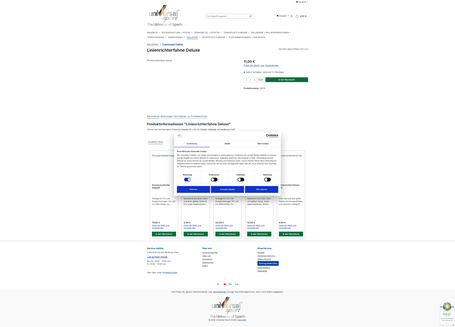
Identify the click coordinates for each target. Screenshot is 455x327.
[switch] (214, 179)
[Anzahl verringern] (246, 79)
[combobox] (227, 16)
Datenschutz (208, 262)
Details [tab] (227, 144)
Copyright (241, 320)
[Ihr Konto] (291, 16)
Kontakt (260, 252)
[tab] (153, 116)
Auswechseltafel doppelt (161, 186)
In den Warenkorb (286, 80)
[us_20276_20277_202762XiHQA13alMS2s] (193, 84)
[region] (193, 84)
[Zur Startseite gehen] (164, 15)
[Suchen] (250, 16)
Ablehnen (193, 189)
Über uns (206, 256)
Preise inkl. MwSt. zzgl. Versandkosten (261, 65)
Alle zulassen (261, 189)
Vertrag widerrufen (268, 263)
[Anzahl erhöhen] (254, 79)
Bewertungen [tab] (167, 116)
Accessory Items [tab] (155, 142)
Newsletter (262, 271)
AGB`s (205, 266)
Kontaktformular (170, 272)
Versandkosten (219, 292)
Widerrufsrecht (264, 259)
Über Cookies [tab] (263, 144)
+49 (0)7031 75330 (157, 257)
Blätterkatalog (263, 267)
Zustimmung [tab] (192, 144)
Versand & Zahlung (266, 256)
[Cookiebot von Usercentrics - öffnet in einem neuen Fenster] (267, 136)
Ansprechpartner (210, 252)
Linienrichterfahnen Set (289, 186)
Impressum (207, 259)
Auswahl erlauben (227, 189)
